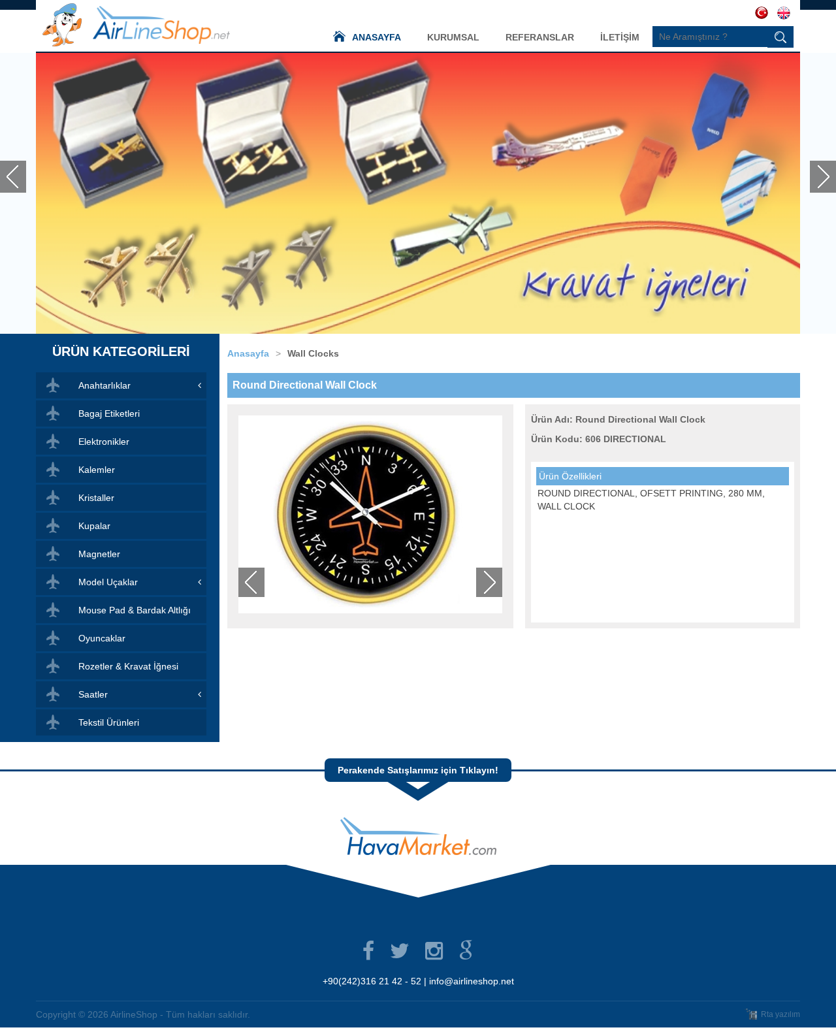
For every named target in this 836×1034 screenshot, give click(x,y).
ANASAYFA (376, 37)
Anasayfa (248, 353)
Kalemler (96, 469)
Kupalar (94, 526)
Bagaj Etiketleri (109, 413)
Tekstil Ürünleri (108, 722)
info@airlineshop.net (471, 981)
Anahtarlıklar (104, 385)
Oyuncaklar (101, 638)
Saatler (93, 694)
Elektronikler (103, 441)
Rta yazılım (780, 1014)
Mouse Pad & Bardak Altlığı (134, 610)
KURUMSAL (453, 37)
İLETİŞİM (619, 37)
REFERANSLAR (540, 37)
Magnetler (99, 554)
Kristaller (96, 498)
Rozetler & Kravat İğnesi (128, 666)
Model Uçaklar (108, 582)
